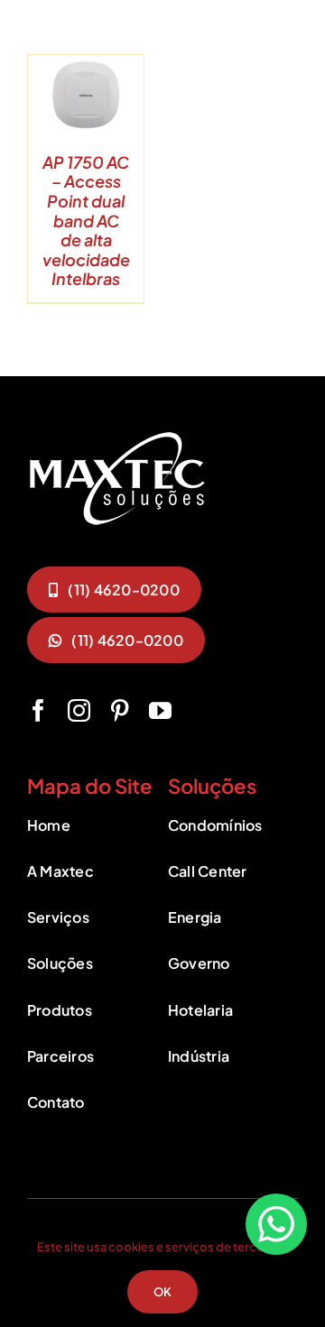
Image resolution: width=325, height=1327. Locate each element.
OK (162, 1292)
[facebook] (38, 710)
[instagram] (79, 710)
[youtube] (160, 710)
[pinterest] (119, 710)
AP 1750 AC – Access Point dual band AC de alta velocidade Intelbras (86, 221)
